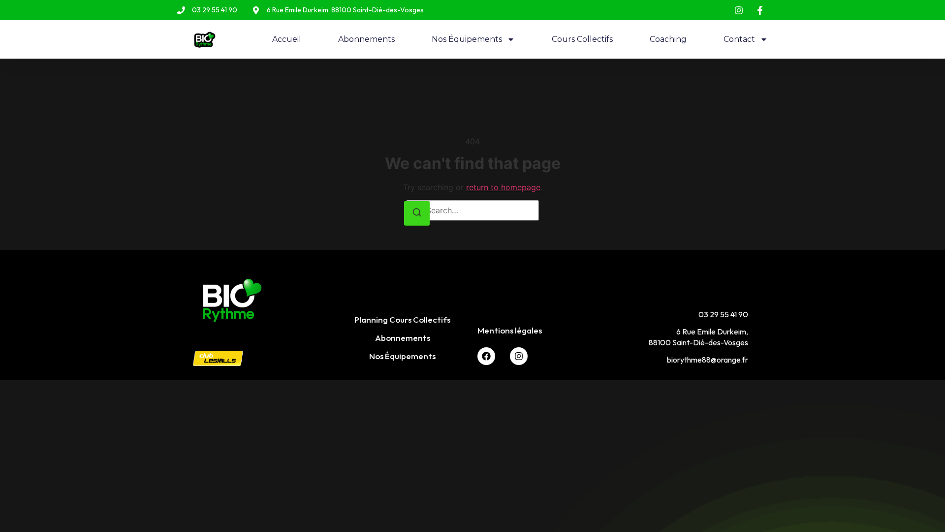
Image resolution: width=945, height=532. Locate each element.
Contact (739, 39)
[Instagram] (519, 356)
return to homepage (503, 187)
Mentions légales (509, 330)
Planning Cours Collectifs (402, 319)
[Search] (417, 213)
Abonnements (366, 39)
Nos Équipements (467, 39)
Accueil (286, 39)
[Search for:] (472, 210)
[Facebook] (486, 356)
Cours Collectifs (582, 39)
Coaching (668, 39)
